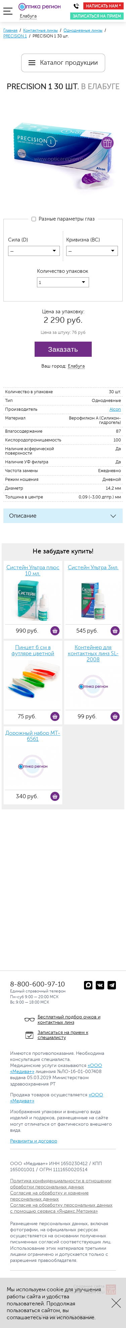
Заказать (63, 349)
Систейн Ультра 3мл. (93, 568)
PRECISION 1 (15, 36)
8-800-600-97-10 (37, 984)
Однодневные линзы (83, 30)
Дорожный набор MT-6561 (32, 736)
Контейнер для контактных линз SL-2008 (93, 653)
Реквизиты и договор (33, 1141)
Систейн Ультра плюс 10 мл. (32, 571)
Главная (10, 30)
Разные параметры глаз (65, 219)
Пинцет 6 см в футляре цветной (32, 651)
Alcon (115, 409)
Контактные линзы (40, 30)
